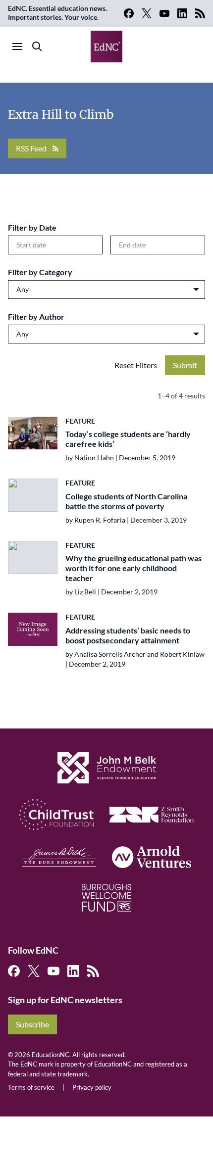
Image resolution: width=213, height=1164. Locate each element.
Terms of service (31, 1087)
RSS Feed (31, 148)
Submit (185, 365)
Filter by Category (40, 272)
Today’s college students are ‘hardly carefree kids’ (128, 438)
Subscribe (32, 1024)
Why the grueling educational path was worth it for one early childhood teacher (133, 567)
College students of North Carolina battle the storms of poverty (126, 501)
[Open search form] (37, 46)
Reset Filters (135, 365)
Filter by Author (36, 316)
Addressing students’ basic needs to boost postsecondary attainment (127, 635)
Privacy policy (91, 1087)
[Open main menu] (17, 46)
